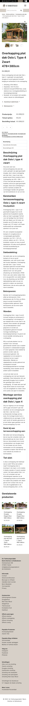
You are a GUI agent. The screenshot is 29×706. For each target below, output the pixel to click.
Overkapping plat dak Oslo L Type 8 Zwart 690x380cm (8, 540)
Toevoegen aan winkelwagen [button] (8, 521)
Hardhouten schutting (8, 670)
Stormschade (6, 640)
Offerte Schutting (7, 620)
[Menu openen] (25, 5)
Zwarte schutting (7, 666)
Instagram (5, 651)
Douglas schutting (7, 668)
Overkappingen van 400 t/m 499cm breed (13, 136)
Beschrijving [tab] (6, 141)
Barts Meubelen (6, 584)
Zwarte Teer (5, 634)
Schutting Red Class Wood (10, 676)
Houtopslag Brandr (7, 631)
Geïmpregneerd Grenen (9, 597)
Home (3, 14)
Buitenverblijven (10, 14)
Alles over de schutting (9, 664)
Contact (20, 1)
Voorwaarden (6, 586)
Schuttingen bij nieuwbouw (10, 681)
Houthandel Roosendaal (9, 689)
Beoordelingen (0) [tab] (8, 148)
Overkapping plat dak (21, 14)
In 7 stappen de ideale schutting (11, 683)
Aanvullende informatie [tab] (10, 145)
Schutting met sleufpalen (9, 672)
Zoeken (21, 10)
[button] (25, 21)
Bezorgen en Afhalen (8, 580)
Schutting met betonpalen (10, 674)
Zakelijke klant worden (9, 582)
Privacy (4, 588)
